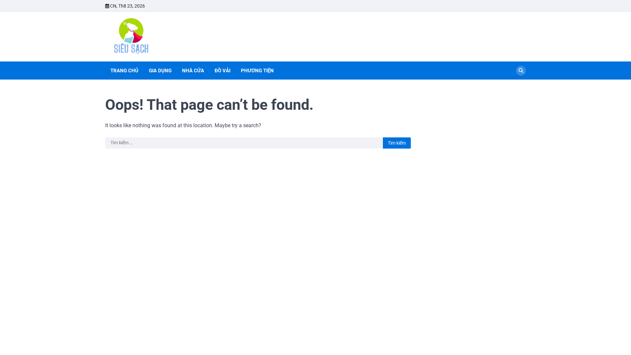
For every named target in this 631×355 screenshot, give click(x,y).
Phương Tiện (257, 71)
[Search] (521, 71)
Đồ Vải (222, 71)
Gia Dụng (160, 71)
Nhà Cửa (193, 71)
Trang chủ (124, 71)
